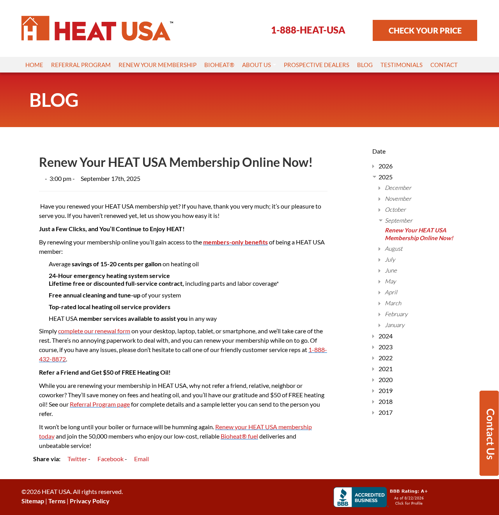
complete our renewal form (94, 330)
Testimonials (401, 64)
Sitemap (32, 500)
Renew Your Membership (157, 64)
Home (34, 64)
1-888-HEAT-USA (308, 29)
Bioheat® (219, 64)
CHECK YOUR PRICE (425, 30)
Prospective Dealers (316, 64)
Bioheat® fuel (239, 436)
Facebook (110, 458)
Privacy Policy (90, 500)
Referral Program (81, 64)
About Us (257, 64)
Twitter (76, 458)
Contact (444, 64)
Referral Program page (100, 404)
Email (141, 458)
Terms (56, 500)
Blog (365, 64)
